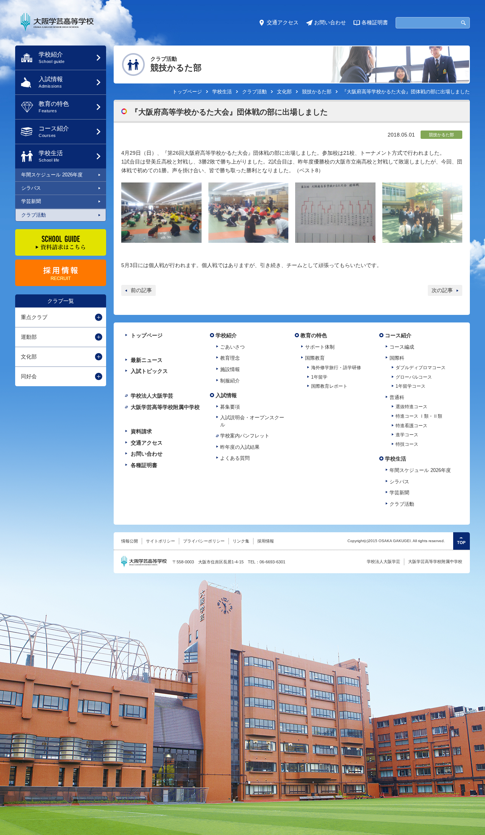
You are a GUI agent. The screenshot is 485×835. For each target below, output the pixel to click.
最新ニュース (147, 360)
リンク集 (241, 541)
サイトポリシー (160, 541)
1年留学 (319, 377)
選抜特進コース (411, 406)
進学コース (407, 434)
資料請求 (141, 431)
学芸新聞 (31, 201)
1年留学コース (411, 386)
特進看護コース (411, 425)
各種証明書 (374, 22)
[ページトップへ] (461, 541)
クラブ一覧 (60, 301)
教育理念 (230, 358)
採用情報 (265, 541)
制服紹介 (230, 381)
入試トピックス (149, 371)
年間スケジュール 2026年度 (52, 175)
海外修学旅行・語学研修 (336, 367)
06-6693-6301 (272, 562)
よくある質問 (235, 458)
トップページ (187, 91)
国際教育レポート (329, 386)
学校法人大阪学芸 (152, 396)
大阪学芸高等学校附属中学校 (165, 407)
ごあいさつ (232, 347)
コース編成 (402, 347)
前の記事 (141, 290)
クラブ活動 (33, 215)
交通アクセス (283, 22)
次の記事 (442, 290)
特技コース (407, 444)
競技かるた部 (317, 91)
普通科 (397, 397)
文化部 (284, 91)
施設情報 (230, 369)
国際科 (397, 358)
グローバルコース (414, 377)
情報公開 (129, 541)
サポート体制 (320, 347)
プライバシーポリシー (204, 541)
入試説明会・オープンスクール (252, 421)
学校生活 (222, 91)
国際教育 (315, 358)
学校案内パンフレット (244, 436)
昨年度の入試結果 (240, 447)
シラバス (31, 188)
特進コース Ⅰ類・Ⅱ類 (419, 416)
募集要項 (230, 407)
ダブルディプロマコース (421, 367)
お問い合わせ (330, 22)
